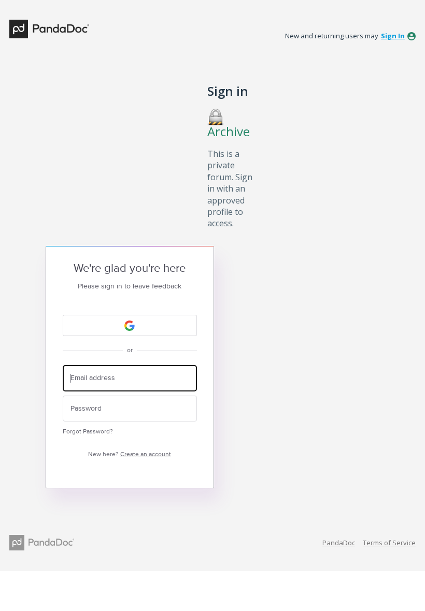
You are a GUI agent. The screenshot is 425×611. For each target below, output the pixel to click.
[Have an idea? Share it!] (49, 29)
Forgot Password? (88, 431)
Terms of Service (389, 542)
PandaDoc (338, 542)
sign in (393, 35)
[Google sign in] (130, 325)
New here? (129, 454)
